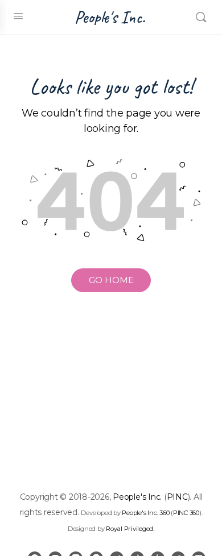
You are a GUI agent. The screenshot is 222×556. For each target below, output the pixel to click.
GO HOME (111, 280)
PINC (177, 497)
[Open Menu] (18, 16)
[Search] (201, 17)
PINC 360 (186, 513)
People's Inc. (110, 17)
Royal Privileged (129, 529)
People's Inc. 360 (145, 513)
